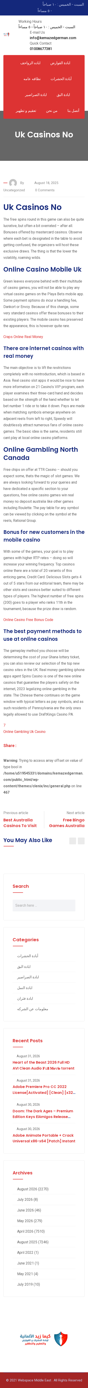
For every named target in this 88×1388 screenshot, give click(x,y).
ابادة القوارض (60, 63)
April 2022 (25, 1252)
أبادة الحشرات (27, 956)
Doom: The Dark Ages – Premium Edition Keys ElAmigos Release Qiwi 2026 (43, 1116)
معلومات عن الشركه (32, 1009)
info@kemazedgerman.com (53, 38)
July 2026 (25, 1199)
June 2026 (25, 1210)
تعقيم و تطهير (26, 111)
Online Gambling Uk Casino (24, 731)
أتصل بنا (73, 111)
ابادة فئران (25, 998)
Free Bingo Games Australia (67, 822)
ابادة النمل (24, 988)
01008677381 (41, 49)
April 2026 (25, 1231)
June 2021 (25, 1263)
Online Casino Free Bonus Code (28, 620)
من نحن (52, 111)
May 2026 (25, 1221)
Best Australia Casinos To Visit (20, 822)
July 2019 (25, 1284)
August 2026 (27, 1189)
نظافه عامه (32, 79)
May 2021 (25, 1274)
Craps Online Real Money (23, 337)
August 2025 (27, 1242)
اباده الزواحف (30, 63)
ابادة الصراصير (36, 95)
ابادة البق (63, 95)
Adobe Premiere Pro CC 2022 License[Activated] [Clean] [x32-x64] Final (44, 1092)
